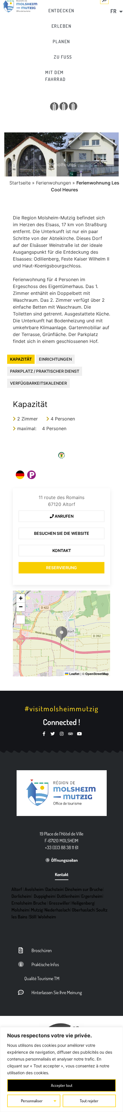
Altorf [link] (16, 889)
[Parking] (31, 474)
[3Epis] (64, 106)
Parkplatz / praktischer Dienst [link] (44, 371)
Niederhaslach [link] (57, 910)
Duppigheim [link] (44, 896)
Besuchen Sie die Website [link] (61, 533)
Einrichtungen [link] (55, 359)
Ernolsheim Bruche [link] (28, 903)
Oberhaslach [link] (83, 910)
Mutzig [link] (37, 910)
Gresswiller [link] (59, 903)
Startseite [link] (20, 183)
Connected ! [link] (61, 722)
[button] (61, 633)
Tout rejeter (89, 1100)
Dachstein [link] (54, 889)
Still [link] (32, 917)
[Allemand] (20, 474)
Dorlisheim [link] (21, 896)
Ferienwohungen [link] (53, 183)
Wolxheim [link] (47, 917)
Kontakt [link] (61, 550)
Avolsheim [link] (34, 889)
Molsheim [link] (20, 910)
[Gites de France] (61, 455)
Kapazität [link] (21, 359)
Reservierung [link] (61, 567)
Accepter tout (61, 1085)
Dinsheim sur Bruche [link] (84, 889)
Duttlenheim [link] (68, 896)
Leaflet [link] (74, 674)
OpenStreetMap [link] (97, 674)
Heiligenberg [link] (83, 903)
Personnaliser (32, 1100)
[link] (61, 10)
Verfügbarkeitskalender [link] (38, 383)
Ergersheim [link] (91, 896)
